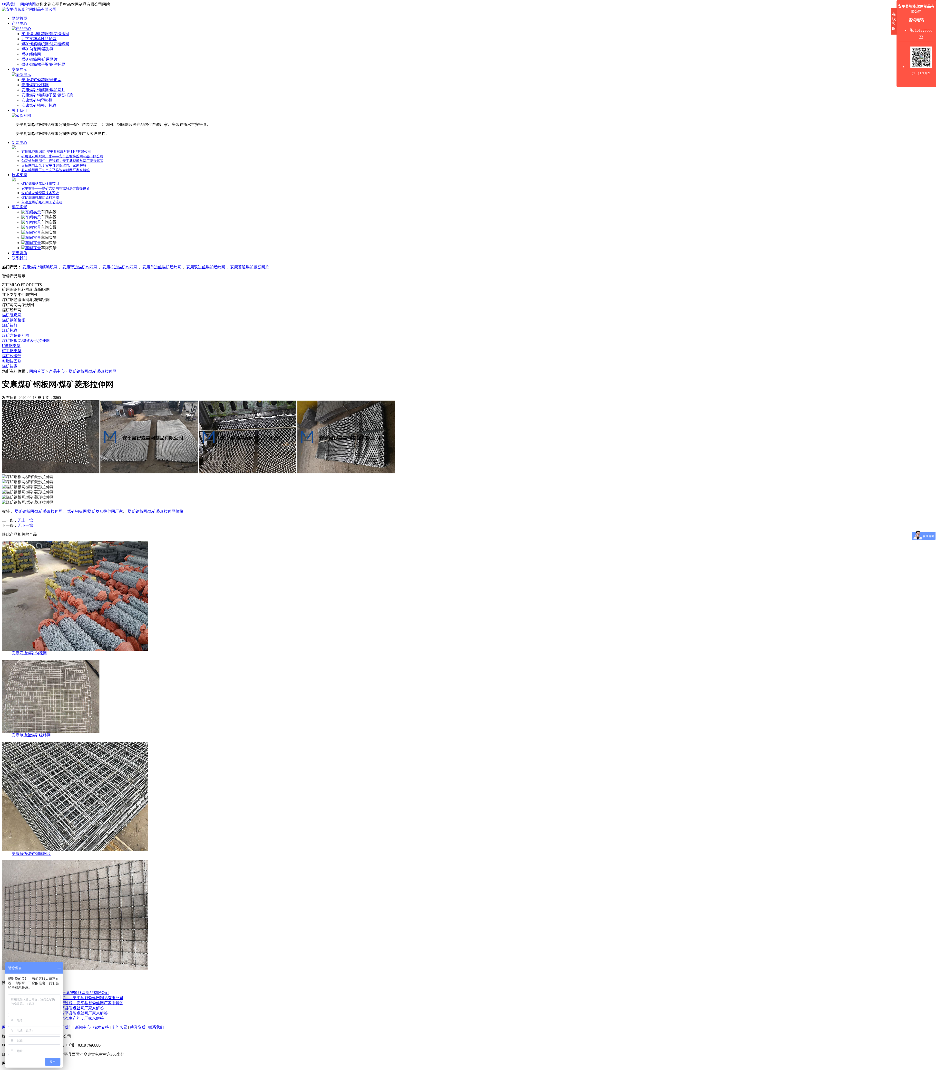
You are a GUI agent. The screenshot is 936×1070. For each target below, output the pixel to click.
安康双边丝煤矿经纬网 (205, 267)
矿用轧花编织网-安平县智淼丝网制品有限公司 (56, 151)
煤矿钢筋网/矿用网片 (39, 59)
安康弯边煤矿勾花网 (80, 267)
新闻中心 (19, 143)
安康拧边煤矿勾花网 (119, 267)
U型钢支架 (11, 346)
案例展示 (19, 69)
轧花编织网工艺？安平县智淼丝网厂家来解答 (55, 170)
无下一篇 (25, 525)
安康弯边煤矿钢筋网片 (31, 854)
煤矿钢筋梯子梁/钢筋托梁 (43, 64)
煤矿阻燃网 (11, 315)
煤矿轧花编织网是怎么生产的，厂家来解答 (67, 1018)
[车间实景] (31, 212)
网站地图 (28, 4)
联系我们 (10, 4)
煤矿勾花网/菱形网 (37, 49)
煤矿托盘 (10, 330)
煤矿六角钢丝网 (15, 335)
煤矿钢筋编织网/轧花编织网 (45, 44)
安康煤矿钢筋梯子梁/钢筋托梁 (47, 95)
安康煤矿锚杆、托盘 (39, 105)
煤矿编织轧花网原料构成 (40, 197)
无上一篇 (25, 520)
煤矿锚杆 (10, 325)
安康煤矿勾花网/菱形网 (41, 80)
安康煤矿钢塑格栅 (37, 100)
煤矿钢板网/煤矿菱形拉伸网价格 (155, 511)
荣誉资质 (19, 253)
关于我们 (19, 110)
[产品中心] (21, 29)
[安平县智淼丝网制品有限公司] (29, 9)
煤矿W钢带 (11, 356)
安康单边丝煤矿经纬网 (161, 267)
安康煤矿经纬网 (35, 85)
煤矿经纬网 (31, 54)
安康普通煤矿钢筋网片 (249, 267)
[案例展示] (21, 75)
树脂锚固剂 (11, 361)
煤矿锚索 (10, 366)
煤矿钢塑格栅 (13, 320)
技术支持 (19, 175)
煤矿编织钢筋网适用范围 (40, 184)
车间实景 (19, 207)
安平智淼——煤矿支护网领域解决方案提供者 (55, 188)
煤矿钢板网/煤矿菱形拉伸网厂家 (95, 511)
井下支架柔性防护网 (39, 39)
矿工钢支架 (11, 351)
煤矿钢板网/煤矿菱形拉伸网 (26, 340)
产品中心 (19, 23)
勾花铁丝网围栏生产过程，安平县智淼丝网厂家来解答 (62, 161)
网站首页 (19, 18)
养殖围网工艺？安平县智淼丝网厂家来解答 (53, 165)
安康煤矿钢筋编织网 (40, 267)
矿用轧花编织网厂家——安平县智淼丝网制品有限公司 (62, 156)
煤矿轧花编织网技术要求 (40, 193)
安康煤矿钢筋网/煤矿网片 (43, 90)
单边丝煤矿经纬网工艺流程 (41, 202)
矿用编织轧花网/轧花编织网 (45, 34)
